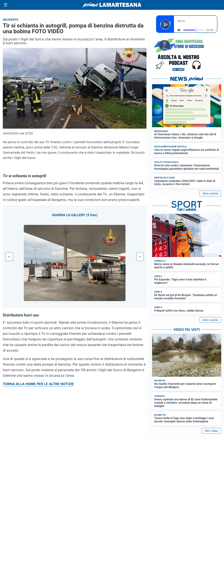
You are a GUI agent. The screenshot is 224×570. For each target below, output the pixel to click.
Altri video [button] (211, 430)
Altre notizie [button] (210, 193)
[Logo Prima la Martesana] (112, 5)
